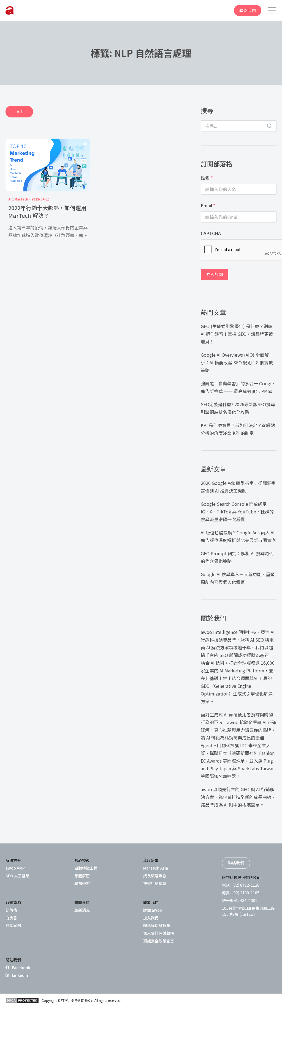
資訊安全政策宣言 (158, 941)
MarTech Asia (155, 868)
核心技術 (82, 860)
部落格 (11, 910)
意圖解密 (82, 875)
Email (208, 205)
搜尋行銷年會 (154, 883)
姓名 (207, 177)
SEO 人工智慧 (17, 875)
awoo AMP (15, 868)
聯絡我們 (247, 10)
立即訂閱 (214, 274)
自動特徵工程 (85, 868)
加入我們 (151, 917)
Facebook (21, 967)
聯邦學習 (82, 883)
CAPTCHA (211, 233)
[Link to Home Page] (10, 10)
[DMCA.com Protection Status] (22, 1000)
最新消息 (82, 910)
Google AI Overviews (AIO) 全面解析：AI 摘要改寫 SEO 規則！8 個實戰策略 (237, 362)
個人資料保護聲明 (158, 933)
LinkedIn (20, 975)
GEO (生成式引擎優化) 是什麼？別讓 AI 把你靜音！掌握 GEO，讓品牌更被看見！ (237, 334)
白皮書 (11, 917)
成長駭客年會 (154, 875)
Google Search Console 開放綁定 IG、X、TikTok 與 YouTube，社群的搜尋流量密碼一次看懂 (237, 512)
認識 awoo (152, 910)
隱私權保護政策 (156, 925)
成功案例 (13, 925)
